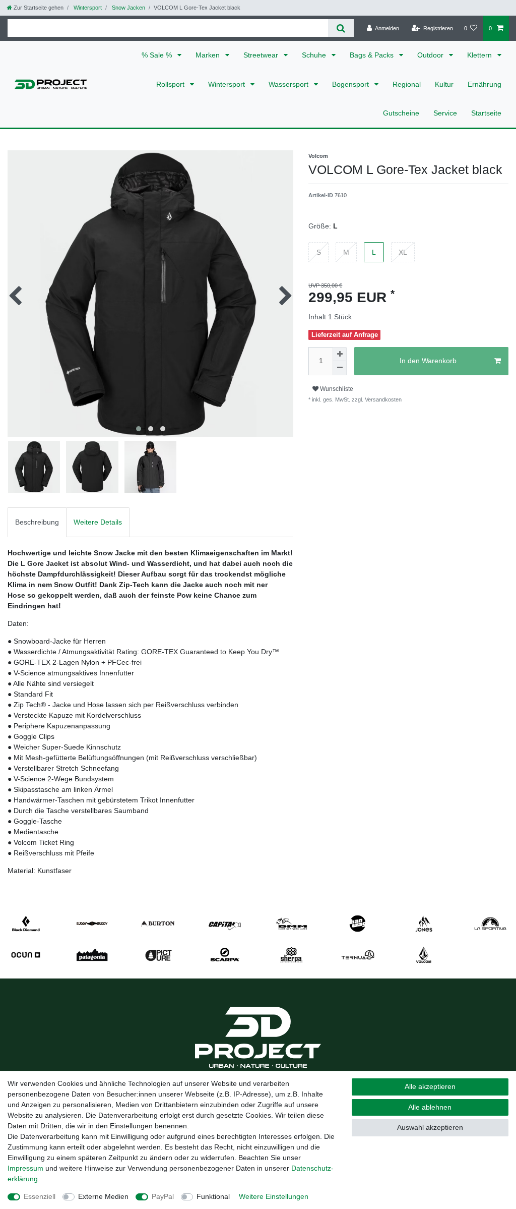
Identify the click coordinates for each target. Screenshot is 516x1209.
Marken (209, 55)
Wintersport (87, 8)
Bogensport (351, 84)
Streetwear (261, 55)
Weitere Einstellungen (273, 1196)
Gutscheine (401, 113)
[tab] (37, 522)
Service (445, 113)
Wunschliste (335, 388)
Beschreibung (37, 522)
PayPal (163, 1196)
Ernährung (484, 84)
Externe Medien (103, 1196)
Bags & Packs (373, 55)
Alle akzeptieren (430, 1086)
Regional (407, 84)
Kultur (444, 84)
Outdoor (431, 55)
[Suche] (341, 28)
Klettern (480, 55)
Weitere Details (98, 522)
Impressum (25, 1168)
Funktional (213, 1196)
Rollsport (171, 84)
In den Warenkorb (428, 361)
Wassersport (289, 84)
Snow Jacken (127, 8)
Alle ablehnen (430, 1107)
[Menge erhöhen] (340, 354)
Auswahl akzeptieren (430, 1127)
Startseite (486, 113)
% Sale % (158, 55)
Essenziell (39, 1196)
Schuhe (315, 55)
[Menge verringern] (340, 368)
